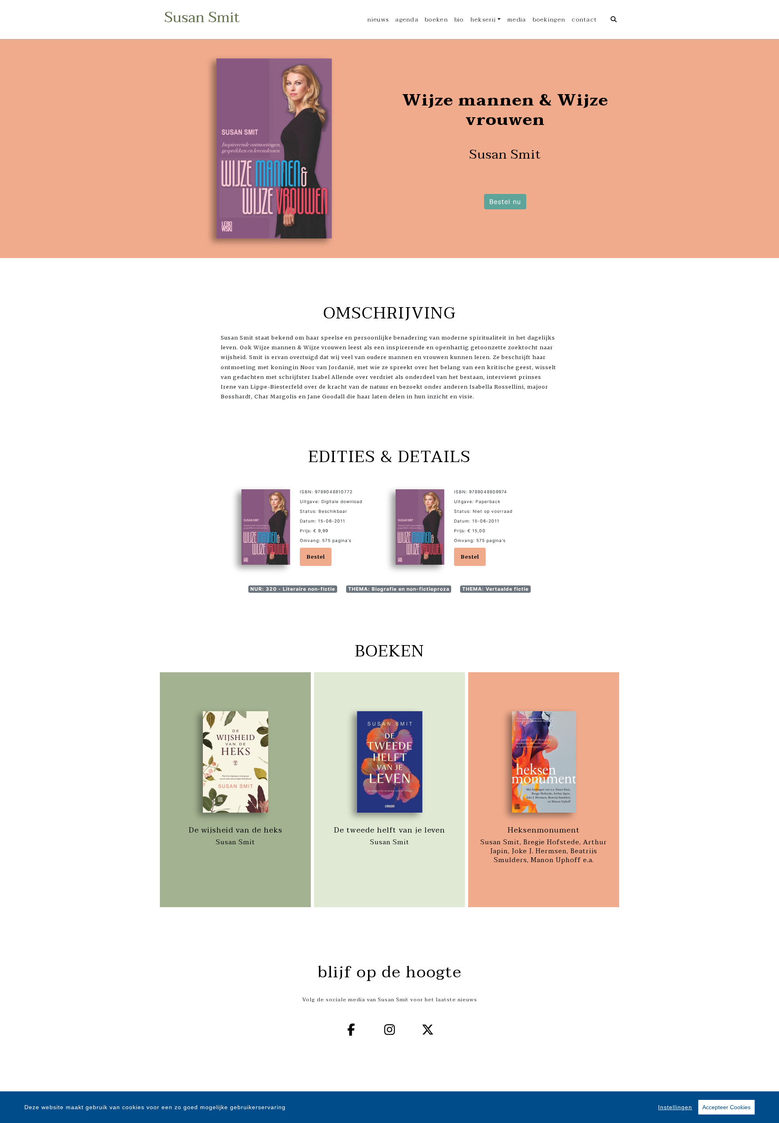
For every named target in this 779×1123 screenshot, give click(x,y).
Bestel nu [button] (505, 202)
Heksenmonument (544, 830)
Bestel (315, 556)
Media (516, 19)
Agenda (406, 19)
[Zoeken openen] (614, 19)
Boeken (436, 19)
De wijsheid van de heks (235, 830)
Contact (584, 19)
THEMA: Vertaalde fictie (495, 589)
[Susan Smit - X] (428, 1029)
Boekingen (549, 19)
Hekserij (483, 19)
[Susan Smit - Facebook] (351, 1029)
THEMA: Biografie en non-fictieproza (399, 589)
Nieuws (378, 19)
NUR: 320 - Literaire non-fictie (292, 589)
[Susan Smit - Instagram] (389, 1029)
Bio (459, 19)
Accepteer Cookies (726, 1107)
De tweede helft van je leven (389, 830)
